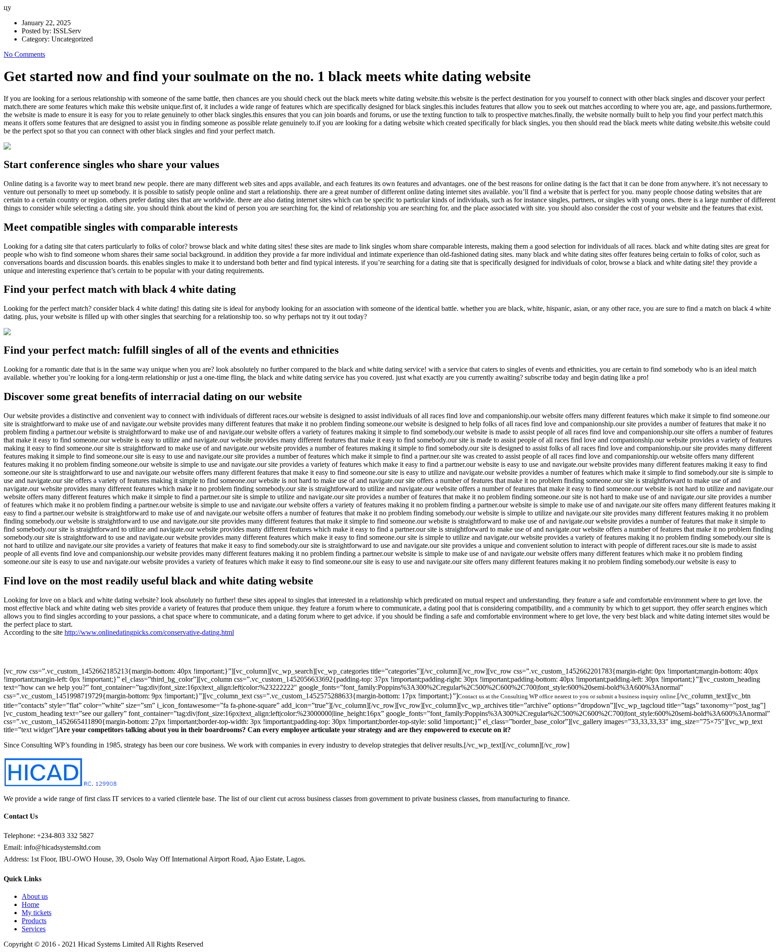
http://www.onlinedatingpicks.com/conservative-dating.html (149, 632)
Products (34, 921)
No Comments (24, 54)
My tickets (36, 912)
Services (34, 929)
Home (30, 904)
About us (35, 896)
